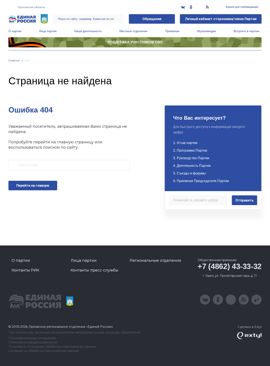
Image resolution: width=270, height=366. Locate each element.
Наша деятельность (88, 31)
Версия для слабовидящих (241, 6)
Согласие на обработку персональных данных (43, 351)
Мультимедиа (206, 31)
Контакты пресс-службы (94, 270)
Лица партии (48, 31)
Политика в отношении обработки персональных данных (52, 346)
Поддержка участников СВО (135, 42)
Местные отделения (133, 31)
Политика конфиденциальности (32, 342)
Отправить (244, 200)
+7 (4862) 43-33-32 (230, 266)
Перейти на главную (32, 186)
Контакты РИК (25, 270)
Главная (14, 60)
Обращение (152, 19)
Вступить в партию (246, 31)
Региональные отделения (155, 260)
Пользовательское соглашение (32, 338)
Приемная (172, 31)
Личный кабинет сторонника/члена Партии (220, 19)
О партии (14, 31)
